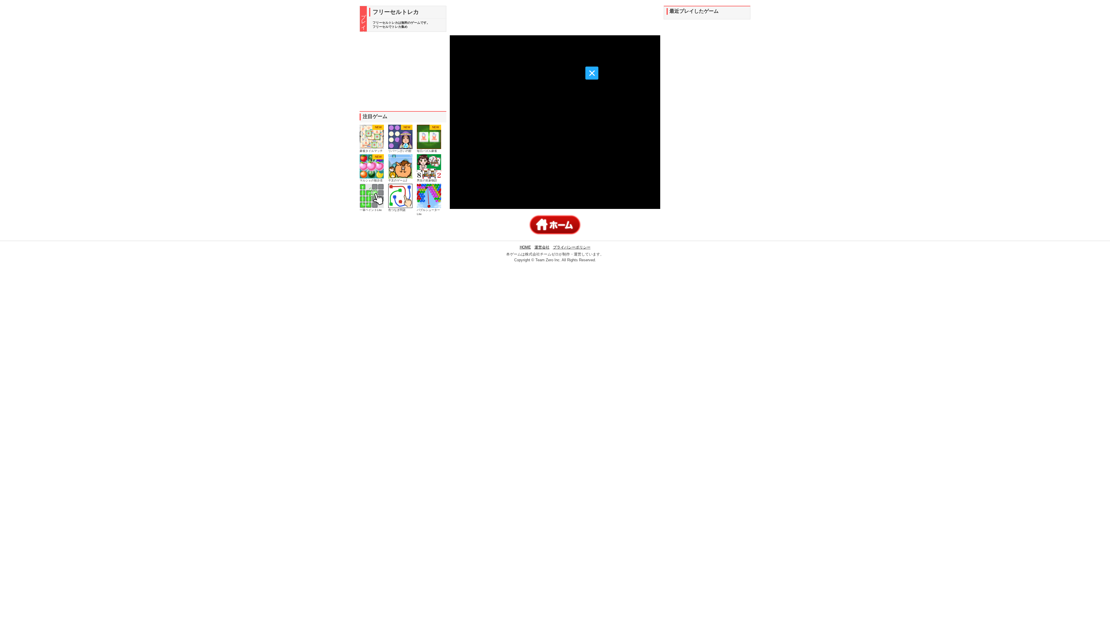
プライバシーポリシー (572, 247)
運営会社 (542, 247)
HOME (525, 247)
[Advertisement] (403, 71)
